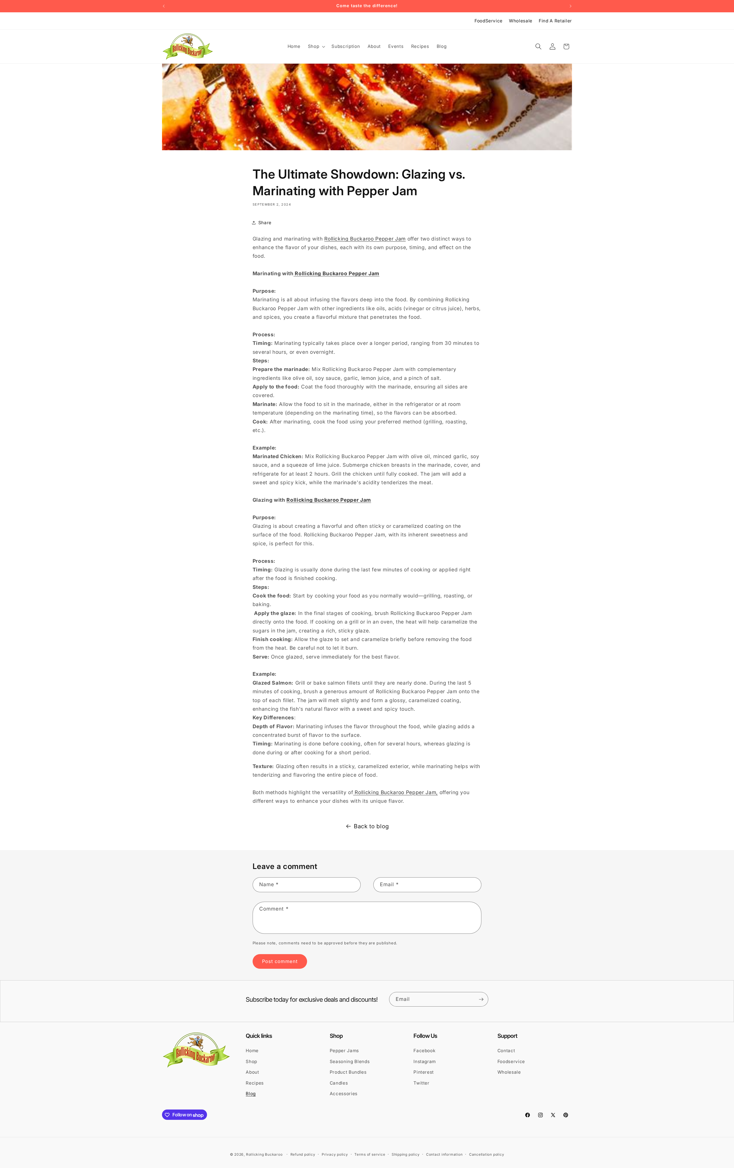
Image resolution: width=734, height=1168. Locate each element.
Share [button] (265, 222)
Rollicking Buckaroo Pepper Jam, (395, 792)
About (252, 1072)
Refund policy (302, 1155)
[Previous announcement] (163, 6)
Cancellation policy (486, 1155)
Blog (251, 1093)
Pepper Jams (344, 1050)
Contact (506, 1050)
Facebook (424, 1050)
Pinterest (423, 1072)
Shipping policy (406, 1155)
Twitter (421, 1082)
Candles (339, 1082)
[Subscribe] (481, 999)
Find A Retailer (555, 21)
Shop (251, 1061)
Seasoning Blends (350, 1061)
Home (252, 1050)
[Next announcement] (570, 6)
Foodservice (511, 1061)
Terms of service (369, 1155)
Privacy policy (335, 1155)
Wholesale (520, 21)
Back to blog (371, 826)
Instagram (424, 1061)
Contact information (444, 1155)
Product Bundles (348, 1072)
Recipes (255, 1082)
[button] (316, 46)
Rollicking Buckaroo (264, 1155)
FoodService (489, 21)
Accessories (344, 1093)
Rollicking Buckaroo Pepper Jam (365, 239)
